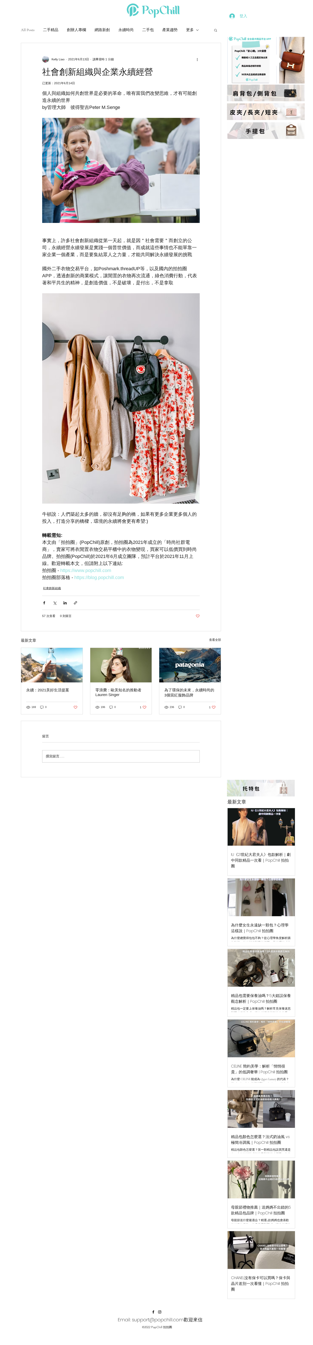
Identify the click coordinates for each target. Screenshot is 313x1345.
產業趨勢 (170, 29)
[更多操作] (197, 59)
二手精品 (50, 29)
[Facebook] (153, 1312)
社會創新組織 (52, 588)
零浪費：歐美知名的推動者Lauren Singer (118, 692)
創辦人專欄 (76, 29)
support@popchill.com (158, 1319)
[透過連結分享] (75, 603)
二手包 (148, 29)
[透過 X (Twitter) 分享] (55, 603)
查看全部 (215, 639)
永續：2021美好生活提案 (47, 690)
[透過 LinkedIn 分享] (65, 603)
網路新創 (102, 29)
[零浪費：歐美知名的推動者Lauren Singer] (121, 665)
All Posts (27, 29)
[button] (216, 30)
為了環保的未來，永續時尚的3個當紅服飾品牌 (189, 692)
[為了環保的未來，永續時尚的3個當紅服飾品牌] (190, 665)
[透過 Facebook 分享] (44, 603)
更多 (190, 29)
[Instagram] (160, 1312)
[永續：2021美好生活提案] (52, 665)
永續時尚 (126, 29)
